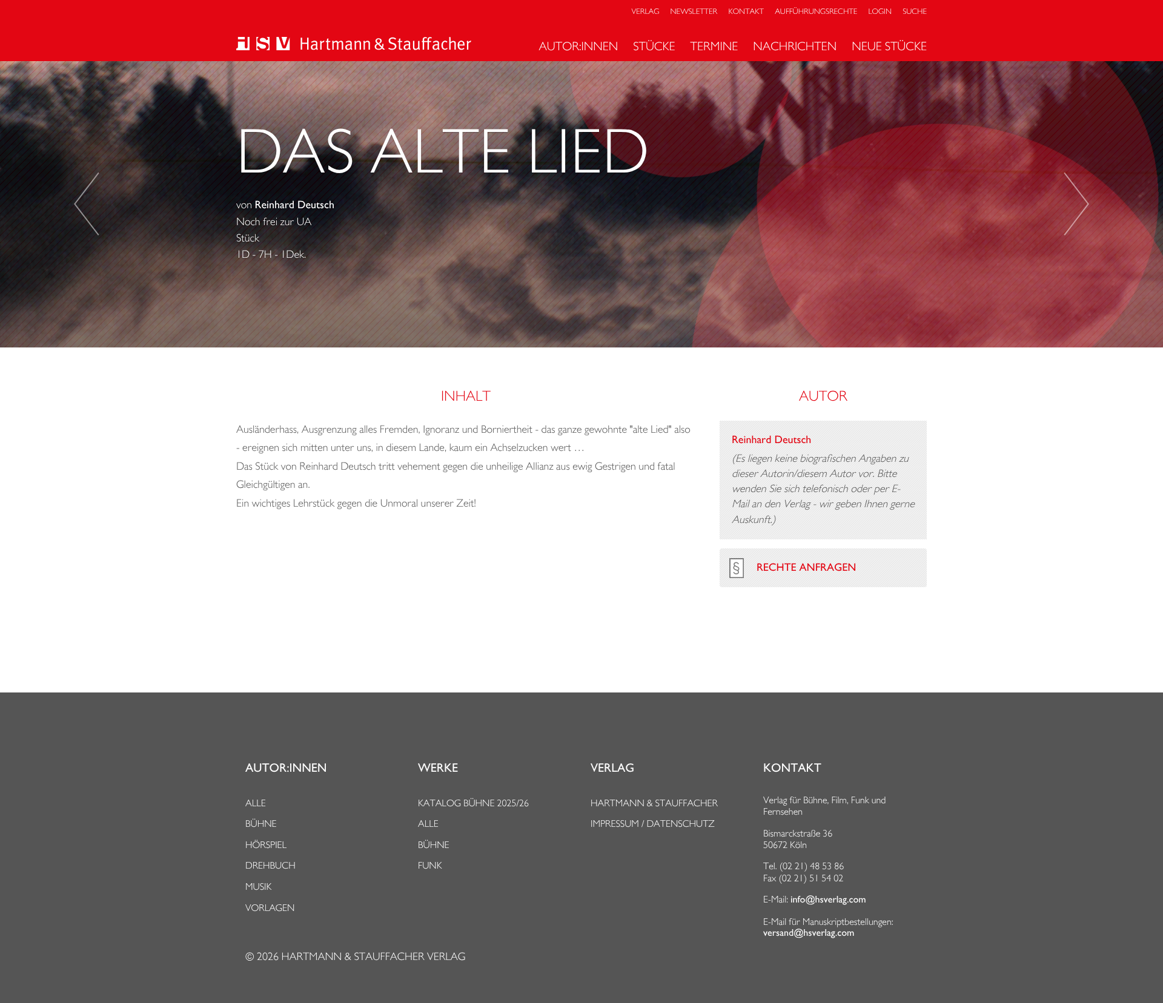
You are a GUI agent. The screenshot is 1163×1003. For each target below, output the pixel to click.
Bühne (261, 823)
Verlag (646, 11)
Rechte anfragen (806, 567)
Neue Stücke (889, 46)
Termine (714, 46)
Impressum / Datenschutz (653, 823)
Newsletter (694, 11)
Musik (258, 886)
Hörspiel (266, 844)
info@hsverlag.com (828, 899)
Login (880, 11)
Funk (430, 865)
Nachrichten (795, 46)
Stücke (654, 46)
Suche (915, 11)
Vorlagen (270, 907)
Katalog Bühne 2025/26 (473, 803)
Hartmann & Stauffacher (654, 803)
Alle (255, 803)
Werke (438, 768)
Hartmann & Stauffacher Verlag (373, 956)
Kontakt (745, 11)
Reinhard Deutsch (294, 205)
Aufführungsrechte (816, 11)
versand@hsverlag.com (808, 933)
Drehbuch (270, 865)
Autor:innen (578, 46)
